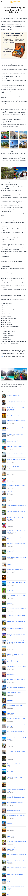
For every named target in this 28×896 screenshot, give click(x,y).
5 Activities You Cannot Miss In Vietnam (14, 777)
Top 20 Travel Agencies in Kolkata (13, 395)
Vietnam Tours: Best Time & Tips (13, 466)
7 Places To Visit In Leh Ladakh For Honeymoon (16, 751)
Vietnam (7, 355)
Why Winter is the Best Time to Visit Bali (15, 453)
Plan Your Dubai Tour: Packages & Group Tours (16, 473)
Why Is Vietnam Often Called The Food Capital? (16, 745)
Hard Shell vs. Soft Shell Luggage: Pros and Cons (16, 524)
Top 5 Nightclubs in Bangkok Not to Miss (15, 628)
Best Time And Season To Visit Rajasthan (15, 829)
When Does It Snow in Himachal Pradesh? (15, 434)
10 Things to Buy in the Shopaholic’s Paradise (16, 615)
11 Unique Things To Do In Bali (13, 757)
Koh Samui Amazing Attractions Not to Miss (15, 654)
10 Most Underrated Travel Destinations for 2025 (16, 505)
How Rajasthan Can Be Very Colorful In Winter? (16, 783)
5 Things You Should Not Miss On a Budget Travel (16, 647)
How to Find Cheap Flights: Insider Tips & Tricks (16, 499)
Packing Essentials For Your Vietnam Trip (15, 874)
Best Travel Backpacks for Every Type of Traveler (16, 557)
